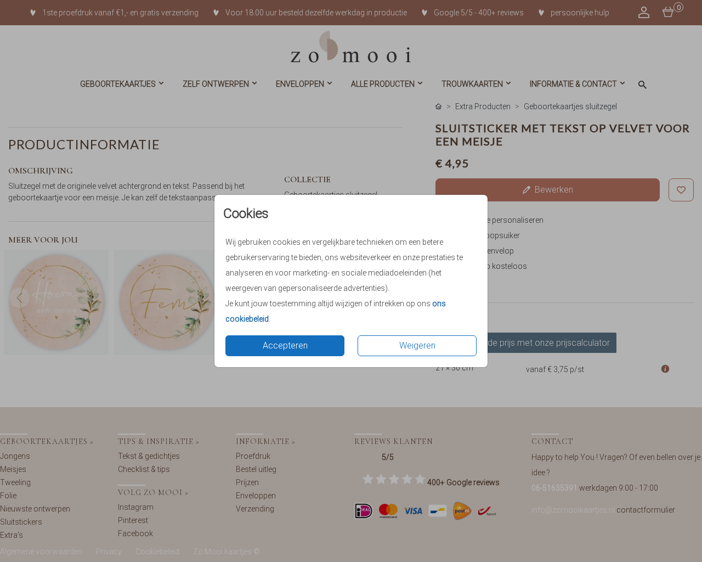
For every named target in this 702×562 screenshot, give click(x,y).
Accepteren (285, 345)
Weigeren (417, 345)
